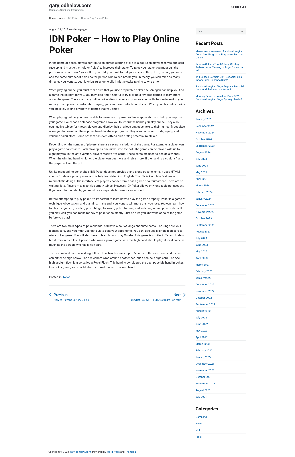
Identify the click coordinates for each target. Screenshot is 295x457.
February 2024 (204, 192)
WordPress (113, 451)
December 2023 (205, 205)
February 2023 (204, 271)
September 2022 (205, 304)
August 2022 (203, 310)
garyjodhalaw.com (80, 451)
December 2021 (205, 363)
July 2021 (201, 396)
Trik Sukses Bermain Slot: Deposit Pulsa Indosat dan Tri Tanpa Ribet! (219, 78)
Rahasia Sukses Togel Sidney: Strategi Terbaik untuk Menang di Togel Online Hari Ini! (220, 67)
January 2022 (203, 357)
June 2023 (202, 244)
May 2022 (201, 330)
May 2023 (201, 251)
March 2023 (203, 264)
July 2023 (201, 238)
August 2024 (203, 152)
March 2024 (203, 185)
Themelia (130, 451)
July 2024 (201, 159)
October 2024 (204, 139)
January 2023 (203, 277)
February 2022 (204, 350)
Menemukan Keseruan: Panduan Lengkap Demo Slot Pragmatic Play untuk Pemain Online (219, 54)
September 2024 (205, 145)
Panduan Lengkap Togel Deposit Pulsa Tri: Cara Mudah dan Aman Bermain (220, 88)
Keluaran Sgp (238, 6)
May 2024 (201, 172)
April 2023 (202, 258)
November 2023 (205, 211)
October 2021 (204, 376)
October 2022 (204, 297)
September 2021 (205, 383)
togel (199, 436)
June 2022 (202, 324)
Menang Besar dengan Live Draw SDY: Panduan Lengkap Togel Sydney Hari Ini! (219, 98)
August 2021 (203, 390)
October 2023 (204, 218)
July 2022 (201, 317)
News (67, 277)
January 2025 (203, 119)
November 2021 (205, 370)
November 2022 (205, 291)
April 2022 (202, 337)
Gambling (201, 416)
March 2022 (203, 343)
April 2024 (202, 178)
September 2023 (205, 225)
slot (198, 430)
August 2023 (203, 231)
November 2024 (205, 132)
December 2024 (205, 125)
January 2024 (203, 198)
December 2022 (205, 284)
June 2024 (202, 165)
